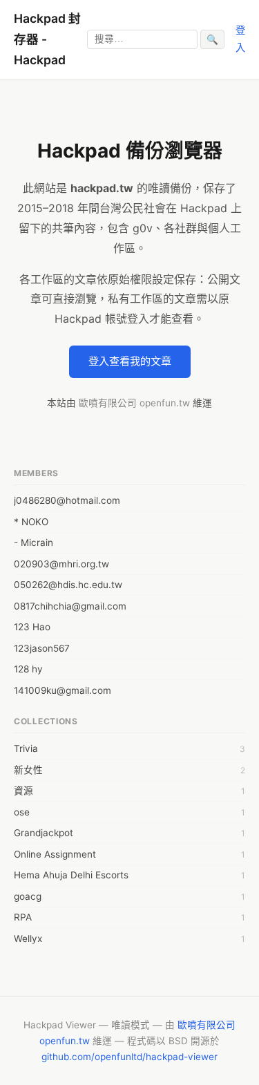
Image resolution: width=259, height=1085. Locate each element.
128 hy (28, 668)
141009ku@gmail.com (62, 690)
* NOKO (31, 521)
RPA (23, 917)
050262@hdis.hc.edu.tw (68, 584)
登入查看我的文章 (129, 361)
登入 (240, 38)
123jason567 (42, 648)
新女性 (28, 769)
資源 (23, 790)
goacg (27, 896)
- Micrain (33, 542)
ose (22, 812)
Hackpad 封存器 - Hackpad (47, 39)
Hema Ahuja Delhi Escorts (71, 874)
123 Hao (32, 626)
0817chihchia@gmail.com (70, 606)
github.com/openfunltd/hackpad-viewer (129, 1056)
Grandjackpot (43, 832)
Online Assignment (55, 854)
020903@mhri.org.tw (61, 563)
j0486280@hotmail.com (67, 500)
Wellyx (28, 938)
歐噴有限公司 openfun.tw (134, 402)
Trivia (26, 748)
